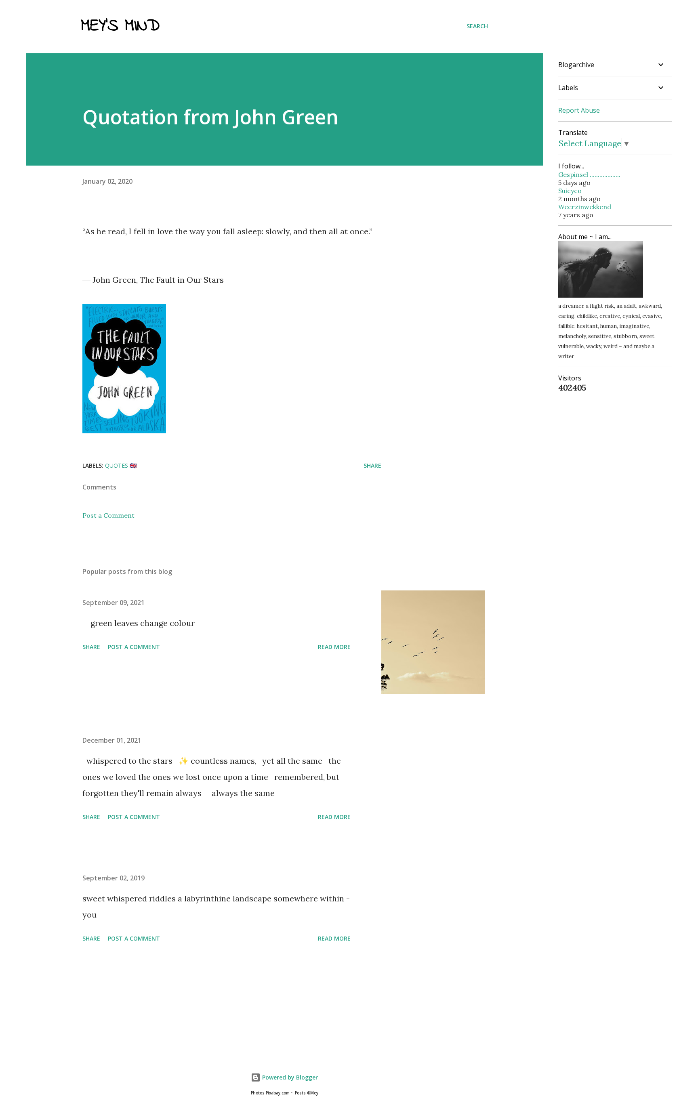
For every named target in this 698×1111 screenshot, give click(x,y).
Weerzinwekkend (584, 207)
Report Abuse (579, 110)
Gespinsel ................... (589, 174)
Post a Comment (108, 515)
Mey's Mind (120, 26)
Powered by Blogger (289, 1077)
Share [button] (372, 465)
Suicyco (570, 191)
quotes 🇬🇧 (121, 465)
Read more (334, 647)
